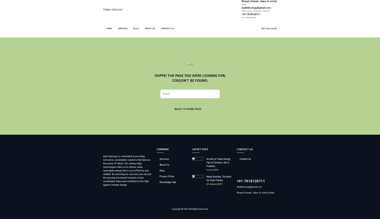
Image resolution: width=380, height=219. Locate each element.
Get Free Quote (269, 28)
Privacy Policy (167, 176)
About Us (150, 28)
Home (109, 28)
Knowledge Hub (168, 182)
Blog (136, 28)
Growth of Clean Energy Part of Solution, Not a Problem (218, 163)
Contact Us (167, 28)
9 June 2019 (212, 170)
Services (123, 28)
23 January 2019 (214, 184)
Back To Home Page (188, 108)
